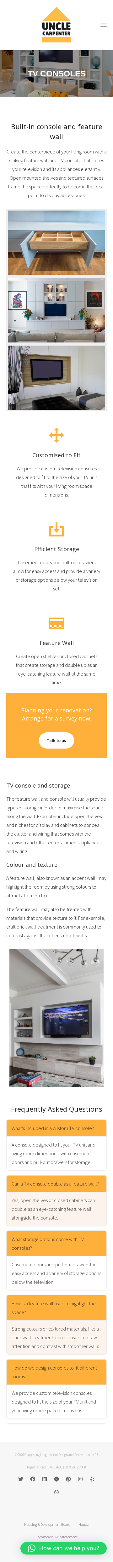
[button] (63, 1548)
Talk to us (56, 740)
